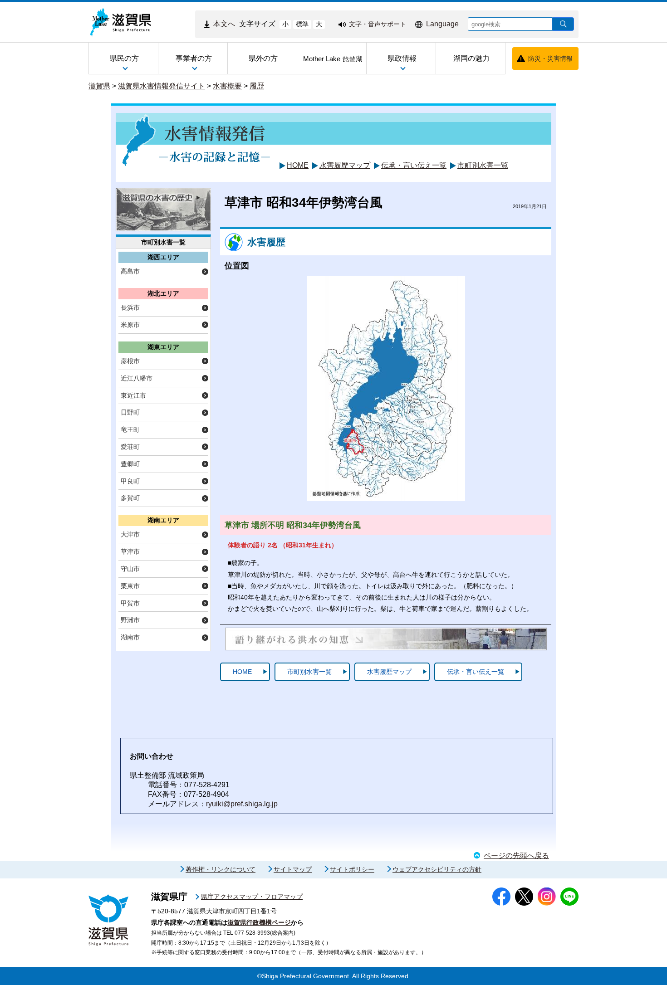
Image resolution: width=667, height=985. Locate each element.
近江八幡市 (136, 378)
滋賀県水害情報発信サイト (161, 86)
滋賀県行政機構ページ (259, 922)
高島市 (130, 271)
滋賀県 (99, 86)
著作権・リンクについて (220, 869)
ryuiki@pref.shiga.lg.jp (242, 804)
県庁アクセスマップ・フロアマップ (252, 896)
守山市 (130, 568)
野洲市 (130, 620)
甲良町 (130, 481)
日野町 (130, 412)
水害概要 (227, 86)
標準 (302, 24)
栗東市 (130, 586)
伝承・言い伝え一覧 (413, 165)
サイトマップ (293, 869)
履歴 (257, 86)
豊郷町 (130, 464)
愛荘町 (130, 446)
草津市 (130, 551)
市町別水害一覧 (482, 165)
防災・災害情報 (550, 58)
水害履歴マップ (344, 165)
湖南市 (130, 637)
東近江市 (133, 395)
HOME (298, 165)
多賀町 (130, 498)
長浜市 (130, 307)
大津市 (130, 534)
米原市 (130, 324)
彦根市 (130, 361)
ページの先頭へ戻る (516, 855)
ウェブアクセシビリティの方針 (436, 869)
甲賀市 (130, 603)
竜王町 (130, 429)
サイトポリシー (352, 869)
